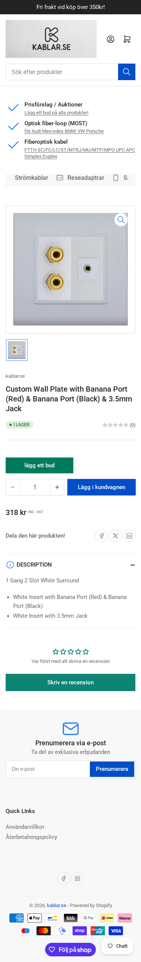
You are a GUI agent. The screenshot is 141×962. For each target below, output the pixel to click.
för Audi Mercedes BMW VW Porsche (64, 131)
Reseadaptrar (84, 177)
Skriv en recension (70, 682)
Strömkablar (30, 177)
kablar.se (15, 376)
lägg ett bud (39, 467)
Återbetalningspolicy (31, 837)
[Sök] (126, 72)
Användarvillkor (25, 827)
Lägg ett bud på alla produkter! (56, 113)
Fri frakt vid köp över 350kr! (70, 7)
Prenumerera (112, 769)
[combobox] (70, 72)
